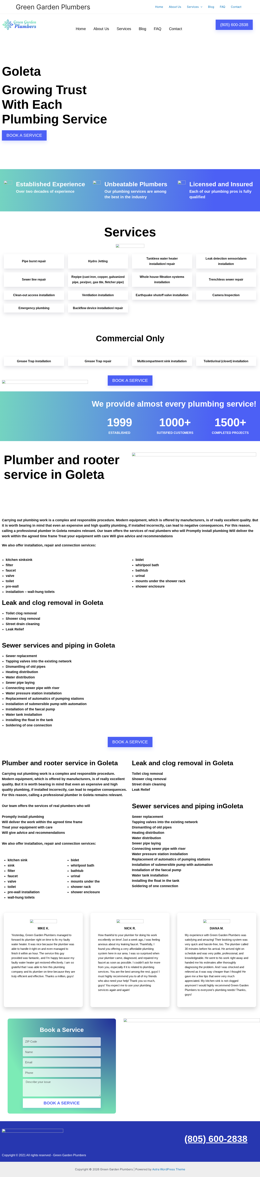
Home (159, 7)
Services (193, 7)
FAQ (222, 7)
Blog (211, 7)
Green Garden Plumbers (53, 7)
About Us (175, 7)
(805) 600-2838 (215, 1139)
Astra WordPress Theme (168, 1169)
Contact (236, 7)
